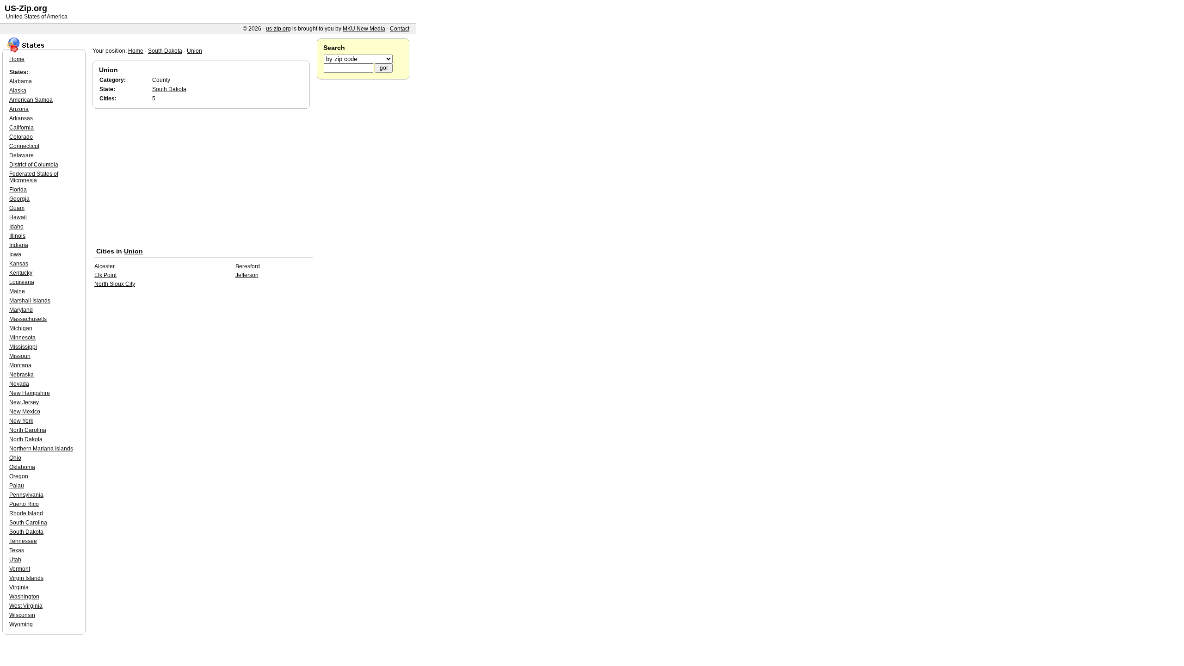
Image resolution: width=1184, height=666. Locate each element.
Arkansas (21, 118)
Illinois (17, 236)
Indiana (18, 245)
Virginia (19, 587)
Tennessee (23, 541)
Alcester (104, 266)
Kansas (18, 263)
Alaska (17, 90)
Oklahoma (22, 467)
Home (135, 51)
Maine (17, 291)
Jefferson (247, 275)
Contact (399, 28)
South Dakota (165, 51)
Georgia (19, 199)
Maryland (21, 310)
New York (21, 421)
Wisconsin (22, 615)
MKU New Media (364, 28)
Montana (20, 365)
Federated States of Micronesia (33, 177)
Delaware (21, 155)
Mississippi (23, 347)
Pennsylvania (26, 495)
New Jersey (24, 402)
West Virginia (26, 606)
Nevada (19, 384)
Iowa (15, 254)
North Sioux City (114, 284)
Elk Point (105, 275)
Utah (15, 559)
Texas (16, 550)
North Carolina (27, 430)
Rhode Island (26, 513)
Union (194, 51)
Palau (16, 485)
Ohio (15, 458)
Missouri (20, 356)
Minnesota (22, 337)
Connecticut (24, 146)
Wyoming (21, 624)
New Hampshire (29, 393)
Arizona (19, 109)
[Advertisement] (203, 180)
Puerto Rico (24, 504)
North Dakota (26, 439)
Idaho (16, 226)
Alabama (20, 81)
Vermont (19, 569)
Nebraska (21, 374)
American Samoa (31, 100)
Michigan (20, 328)
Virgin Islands (26, 578)
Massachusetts (28, 319)
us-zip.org (278, 28)
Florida (18, 189)
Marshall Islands (29, 300)
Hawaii (18, 217)
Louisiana (21, 282)
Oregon (18, 476)
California (21, 127)
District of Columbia (33, 164)
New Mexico (24, 411)
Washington (24, 596)
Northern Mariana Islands (41, 448)
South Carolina (28, 522)
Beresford (247, 266)
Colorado (21, 137)
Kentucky (20, 273)
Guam (17, 208)
